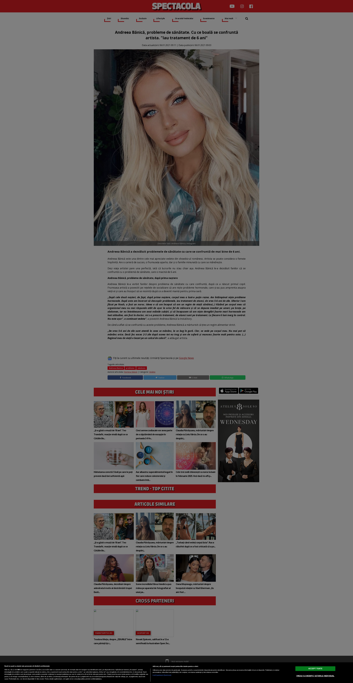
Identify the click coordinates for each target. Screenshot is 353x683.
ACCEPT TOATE (315, 669)
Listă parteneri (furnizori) (162, 675)
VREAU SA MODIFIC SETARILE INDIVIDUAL (315, 676)
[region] (176, 672)
